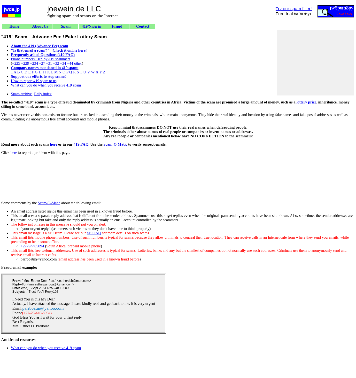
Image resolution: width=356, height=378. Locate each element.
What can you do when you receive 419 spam (46, 85)
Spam (65, 26)
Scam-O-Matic (115, 144)
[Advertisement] (315, 62)
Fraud (117, 26)
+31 (49, 63)
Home (14, 26)
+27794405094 (32, 246)
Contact (142, 26)
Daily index (43, 94)
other (78, 63)
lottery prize (306, 102)
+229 (25, 63)
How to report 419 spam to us (33, 81)
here (53, 144)
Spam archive (21, 94)
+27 (42, 63)
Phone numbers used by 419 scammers (40, 59)
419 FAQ (81, 144)
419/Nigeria (91, 26)
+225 (16, 63)
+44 (70, 63)
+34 (63, 63)
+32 (56, 63)
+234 (34, 63)
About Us (40, 26)
